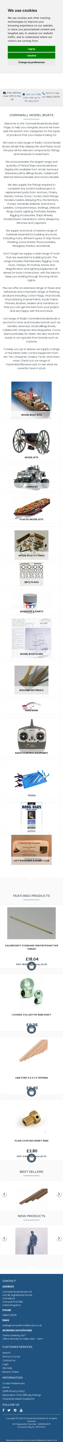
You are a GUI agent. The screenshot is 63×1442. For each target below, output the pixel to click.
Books (31, 828)
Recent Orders (10, 1371)
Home (5, 1387)
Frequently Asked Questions (18, 1398)
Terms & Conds (11, 1356)
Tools (32, 795)
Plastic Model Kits (31, 519)
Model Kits (31, 457)
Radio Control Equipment (31, 753)
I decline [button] (31, 55)
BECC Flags (32, 582)
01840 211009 (9, 1315)
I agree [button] (31, 48)
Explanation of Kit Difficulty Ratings (21, 1395)
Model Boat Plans (31, 654)
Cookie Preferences (13, 1383)
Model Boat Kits (31, 414)
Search (6, 1352)
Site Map (7, 1368)
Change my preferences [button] (31, 62)
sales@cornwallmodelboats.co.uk (22, 1325)
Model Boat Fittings (32, 555)
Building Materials (31, 690)
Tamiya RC (31, 486)
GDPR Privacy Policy (13, 1391)
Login (5, 1364)
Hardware (31, 710)
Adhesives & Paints (31, 611)
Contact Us (8, 1360)
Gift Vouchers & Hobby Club (31, 860)
